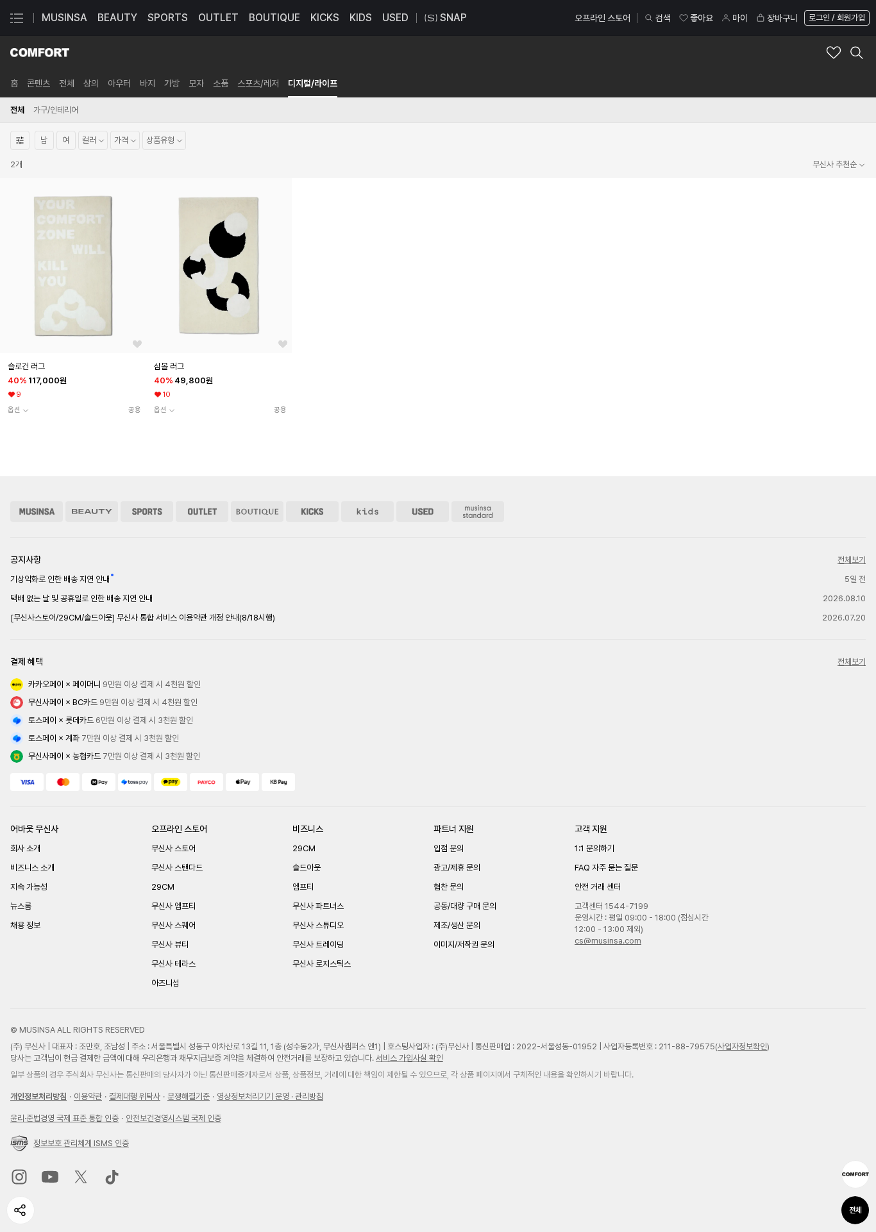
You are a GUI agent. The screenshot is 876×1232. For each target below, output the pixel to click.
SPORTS (167, 18)
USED (395, 18)
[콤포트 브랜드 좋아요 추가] (834, 53)
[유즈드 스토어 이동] (422, 511)
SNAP (453, 18)
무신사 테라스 (173, 964)
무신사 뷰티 (170, 944)
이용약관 (88, 1096)
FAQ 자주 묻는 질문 (606, 867)
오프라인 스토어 (602, 18)
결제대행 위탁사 (134, 1096)
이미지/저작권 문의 (464, 944)
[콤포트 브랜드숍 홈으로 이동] (39, 52)
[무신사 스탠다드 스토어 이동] (477, 511)
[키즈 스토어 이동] (367, 511)
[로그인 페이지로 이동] (836, 18)
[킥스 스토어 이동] (312, 511)
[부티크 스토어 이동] (257, 511)
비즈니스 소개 (32, 867)
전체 (855, 1210)
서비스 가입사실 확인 (409, 1058)
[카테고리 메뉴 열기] (17, 18)
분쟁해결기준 (188, 1096)
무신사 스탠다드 (177, 867)
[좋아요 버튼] (137, 344)
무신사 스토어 (173, 848)
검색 (663, 18)
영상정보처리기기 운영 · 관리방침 (270, 1096)
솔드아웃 (306, 867)
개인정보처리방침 (38, 1096)
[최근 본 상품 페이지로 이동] (855, 1174)
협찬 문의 (449, 887)
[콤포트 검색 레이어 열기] (857, 53)
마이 (740, 18)
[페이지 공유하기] (20, 1210)
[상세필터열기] (19, 140)
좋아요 (701, 18)
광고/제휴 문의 (457, 867)
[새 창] (19, 1177)
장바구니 (782, 18)
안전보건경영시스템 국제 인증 (173, 1118)
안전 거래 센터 (598, 887)
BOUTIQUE (274, 18)
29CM (162, 887)
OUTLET (218, 18)
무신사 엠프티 (173, 906)
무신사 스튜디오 (318, 925)
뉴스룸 (20, 906)
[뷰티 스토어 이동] (91, 511)
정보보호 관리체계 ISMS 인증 (81, 1143)
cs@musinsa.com (608, 940)
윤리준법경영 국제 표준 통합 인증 (64, 1118)
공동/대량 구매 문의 (465, 906)
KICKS (324, 18)
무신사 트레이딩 (318, 944)
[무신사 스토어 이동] (36, 511)
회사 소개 (25, 848)
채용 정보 (25, 925)
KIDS (361, 18)
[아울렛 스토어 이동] (202, 511)
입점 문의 (449, 848)
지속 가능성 (28, 887)
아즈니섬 (165, 983)
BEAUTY (117, 18)
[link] (14, 83)
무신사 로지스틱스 (321, 964)
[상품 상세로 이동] (73, 265)
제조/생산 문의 (457, 925)
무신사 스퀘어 (173, 925)
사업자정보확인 (742, 1046)
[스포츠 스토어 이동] (147, 511)
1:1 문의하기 (594, 848)
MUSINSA (64, 18)
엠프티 (303, 887)
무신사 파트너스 (318, 906)
